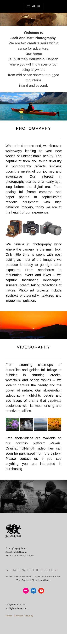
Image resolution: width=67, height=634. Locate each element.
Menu (35, 6)
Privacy (29, 615)
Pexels (55, 443)
